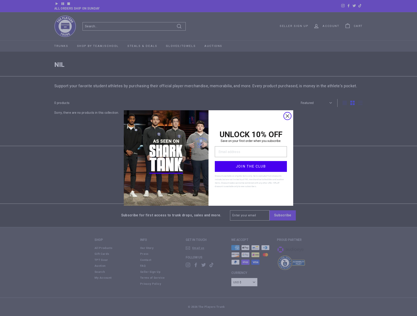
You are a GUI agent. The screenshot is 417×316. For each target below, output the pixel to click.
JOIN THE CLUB (251, 166)
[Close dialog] (287, 116)
